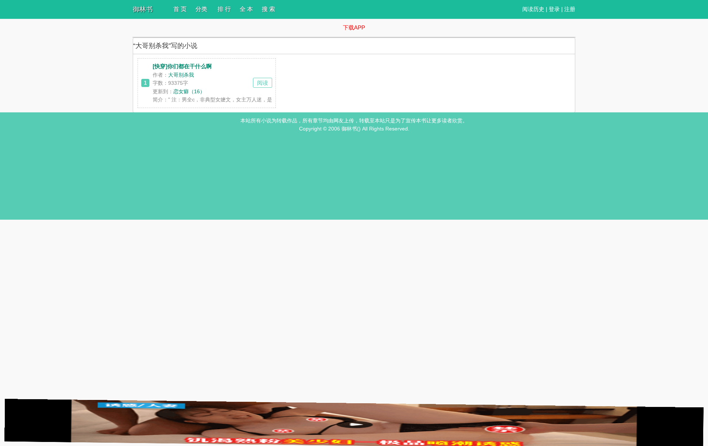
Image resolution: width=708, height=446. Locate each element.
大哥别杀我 (181, 75)
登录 (554, 9)
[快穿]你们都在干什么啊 (182, 66)
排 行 (224, 9)
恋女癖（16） (189, 91)
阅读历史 (533, 9)
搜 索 (268, 9)
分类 (201, 9)
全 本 (246, 9)
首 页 (180, 9)
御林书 (143, 9)
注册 (569, 9)
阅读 (262, 83)
